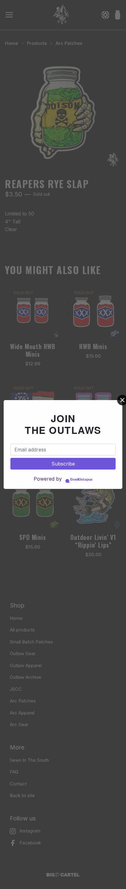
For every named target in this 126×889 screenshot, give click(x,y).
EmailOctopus (81, 479)
